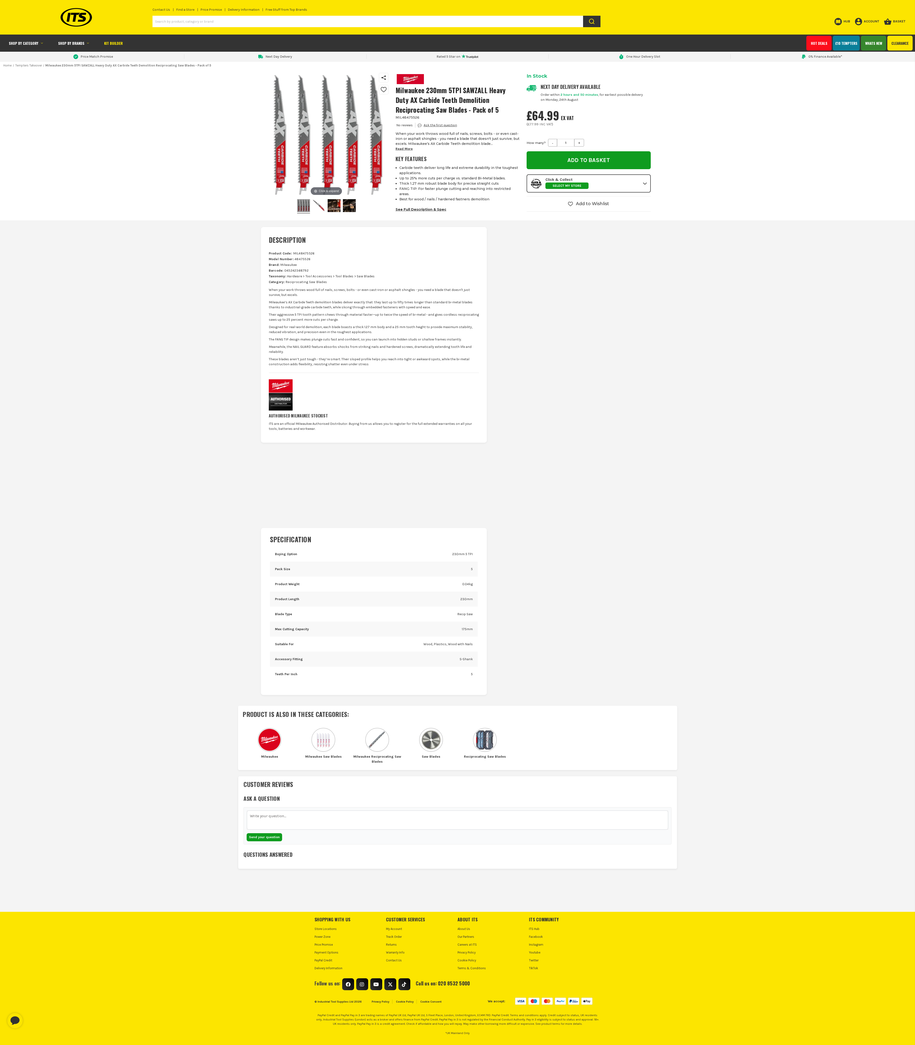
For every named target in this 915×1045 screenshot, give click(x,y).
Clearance (900, 43)
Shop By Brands (71, 43)
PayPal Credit (323, 960)
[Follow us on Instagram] (362, 984)
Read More (404, 149)
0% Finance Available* (825, 57)
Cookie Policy (467, 960)
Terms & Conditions (472, 968)
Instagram (536, 944)
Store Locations (326, 929)
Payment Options (326, 952)
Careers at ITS (467, 944)
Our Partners (466, 936)
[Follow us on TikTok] (404, 984)
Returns (391, 944)
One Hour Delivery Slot (643, 57)
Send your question (264, 837)
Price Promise (211, 10)
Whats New (873, 43)
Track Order (394, 936)
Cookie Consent (431, 1001)
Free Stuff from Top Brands (286, 10)
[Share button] (383, 77)
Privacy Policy (467, 952)
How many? (536, 143)
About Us (464, 929)
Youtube (534, 952)
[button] (588, 183)
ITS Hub (534, 929)
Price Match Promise (97, 57)
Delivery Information (243, 10)
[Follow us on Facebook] (348, 984)
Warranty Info (395, 952)
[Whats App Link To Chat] (30, 1018)
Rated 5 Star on (448, 57)
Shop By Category (23, 43)
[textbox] (457, 820)
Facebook (536, 936)
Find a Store (185, 10)
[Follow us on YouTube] (376, 984)
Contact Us (161, 10)
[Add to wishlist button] (383, 89)
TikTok (533, 968)
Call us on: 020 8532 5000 (443, 983)
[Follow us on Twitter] (390, 984)
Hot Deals (819, 43)
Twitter (534, 960)
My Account (394, 929)
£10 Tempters (846, 43)
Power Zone (322, 936)
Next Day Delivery (278, 57)
